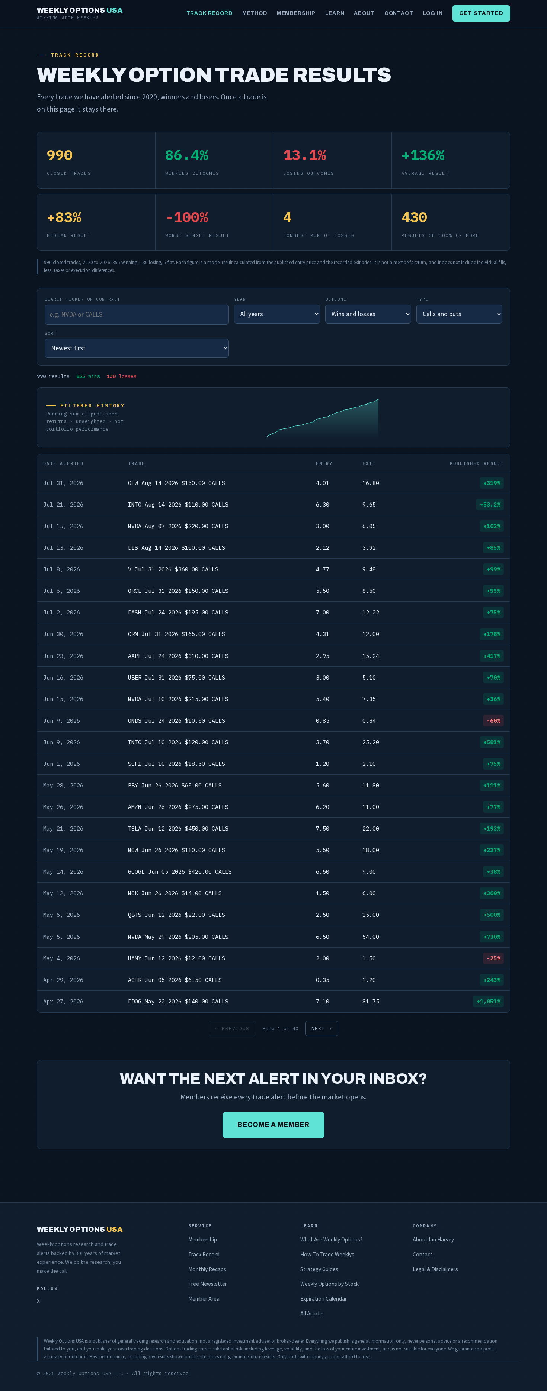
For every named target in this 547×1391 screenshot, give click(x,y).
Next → (321, 1028)
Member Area (204, 1299)
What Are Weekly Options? (331, 1240)
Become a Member (273, 1124)
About (364, 13)
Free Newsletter (207, 1284)
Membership (296, 13)
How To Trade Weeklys (327, 1254)
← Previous (232, 1028)
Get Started (481, 13)
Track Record (209, 13)
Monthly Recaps (207, 1269)
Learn (334, 13)
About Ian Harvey (433, 1240)
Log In (433, 13)
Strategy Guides (319, 1269)
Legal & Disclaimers (435, 1269)
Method (254, 13)
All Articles (312, 1314)
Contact (398, 13)
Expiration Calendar (323, 1299)
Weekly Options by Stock (329, 1284)
